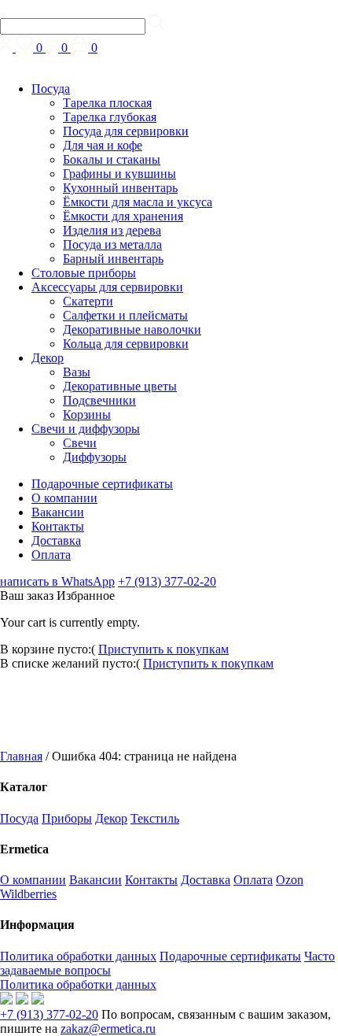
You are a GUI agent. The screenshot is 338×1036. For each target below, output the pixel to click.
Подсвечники (99, 400)
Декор (47, 357)
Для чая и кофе (102, 145)
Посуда (50, 88)
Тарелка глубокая (109, 117)
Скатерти (88, 301)
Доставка (56, 540)
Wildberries (28, 894)
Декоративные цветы (120, 386)
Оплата (51, 554)
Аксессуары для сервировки (107, 287)
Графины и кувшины (119, 173)
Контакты (57, 526)
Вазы (76, 372)
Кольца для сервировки (126, 343)
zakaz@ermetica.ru (108, 1028)
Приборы (67, 818)
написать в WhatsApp (57, 581)
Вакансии (57, 512)
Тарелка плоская (107, 102)
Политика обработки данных (78, 956)
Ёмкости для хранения (123, 216)
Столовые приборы (83, 272)
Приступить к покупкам (163, 649)
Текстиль (154, 818)
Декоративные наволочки (132, 329)
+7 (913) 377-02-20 (167, 581)
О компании (64, 498)
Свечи (80, 443)
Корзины (87, 414)
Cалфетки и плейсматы (125, 315)
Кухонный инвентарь (120, 187)
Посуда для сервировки (126, 131)
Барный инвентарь (113, 258)
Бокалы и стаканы (111, 159)
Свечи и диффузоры (85, 428)
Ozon (289, 879)
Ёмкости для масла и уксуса (137, 202)
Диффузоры (95, 457)
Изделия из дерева (112, 230)
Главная (21, 756)
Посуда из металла (112, 244)
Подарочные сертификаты (102, 483)
